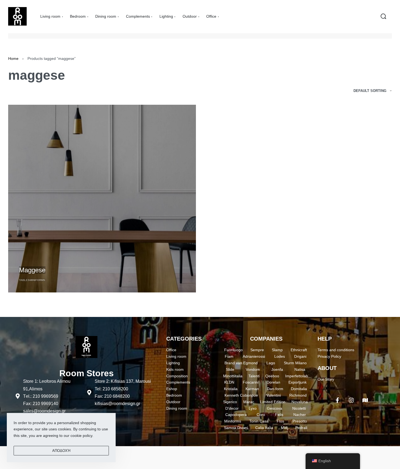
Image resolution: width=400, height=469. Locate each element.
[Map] (365, 400)
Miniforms (37, 280)
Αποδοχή (61, 451)
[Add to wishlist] (50, 260)
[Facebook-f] (337, 400)
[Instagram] (351, 400)
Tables (24, 280)
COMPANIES (266, 339)
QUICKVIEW (30, 260)
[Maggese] (102, 198)
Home (13, 58)
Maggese (32, 270)
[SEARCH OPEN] (383, 16)
